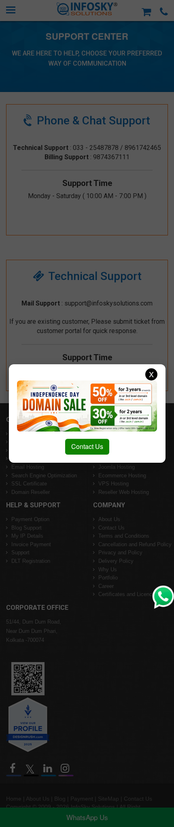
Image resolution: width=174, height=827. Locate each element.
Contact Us (87, 446)
